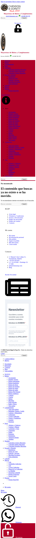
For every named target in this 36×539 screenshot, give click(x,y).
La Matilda (11, 471)
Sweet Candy (12, 476)
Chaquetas (11, 169)
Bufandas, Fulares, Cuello (16, 147)
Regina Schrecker (13, 474)
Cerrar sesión (13, 244)
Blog (10, 267)
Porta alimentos (13, 84)
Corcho (10, 131)
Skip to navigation (6, 1)
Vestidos (11, 174)
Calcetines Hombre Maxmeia (17, 69)
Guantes (10, 156)
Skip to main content (18, 1)
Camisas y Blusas (13, 167)
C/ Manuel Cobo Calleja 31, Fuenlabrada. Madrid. (17, 258)
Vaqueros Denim (13, 437)
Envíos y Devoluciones (16, 218)
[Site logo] (11, 12)
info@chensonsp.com (12, 16)
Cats (9, 462)
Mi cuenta (12, 235)
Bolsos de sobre (13, 124)
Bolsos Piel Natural (14, 126)
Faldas (10, 170)
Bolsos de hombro (13, 121)
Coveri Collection (13, 153)
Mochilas (11, 135)
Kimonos (11, 434)
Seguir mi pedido (14, 241)
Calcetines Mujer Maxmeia (16, 71)
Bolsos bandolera (13, 117)
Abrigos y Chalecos (14, 163)
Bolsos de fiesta (13, 119)
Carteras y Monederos (15, 149)
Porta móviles (12, 137)
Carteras (10, 130)
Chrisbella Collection (14, 464)
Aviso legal (12, 214)
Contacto (11, 223)
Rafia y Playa (12, 138)
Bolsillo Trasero (13, 114)
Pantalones (11, 172)
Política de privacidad (15, 219)
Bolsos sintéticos (13, 128)
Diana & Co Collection (15, 469)
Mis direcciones (13, 242)
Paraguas (11, 158)
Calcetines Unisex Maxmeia (16, 73)
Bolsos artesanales (13, 115)
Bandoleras (11, 77)
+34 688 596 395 (25, 16)
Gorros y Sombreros (14, 154)
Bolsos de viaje (13, 78)
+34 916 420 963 (14, 260)
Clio (9, 465)
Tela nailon (11, 140)
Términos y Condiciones (16, 216)
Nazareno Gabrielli (14, 473)
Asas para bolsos (13, 146)
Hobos (10, 133)
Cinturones (11, 151)
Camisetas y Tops (13, 165)
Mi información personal (16, 237)
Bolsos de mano (13, 122)
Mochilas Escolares (14, 82)
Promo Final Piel (13, 91)
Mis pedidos (12, 239)
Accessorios (12, 112)
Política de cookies (14, 221)
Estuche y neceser (13, 80)
